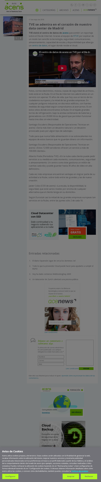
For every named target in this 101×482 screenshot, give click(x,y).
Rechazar (89, 476)
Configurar (10, 476)
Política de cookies (80, 471)
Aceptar (70, 476)
